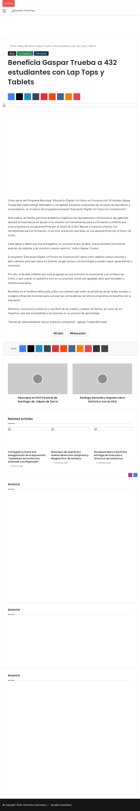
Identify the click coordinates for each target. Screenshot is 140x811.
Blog (20, 46)
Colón (59, 333)
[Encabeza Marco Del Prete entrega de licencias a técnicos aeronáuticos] (113, 438)
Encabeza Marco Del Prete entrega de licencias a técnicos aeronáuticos (110, 455)
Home (13, 46)
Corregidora (25, 53)
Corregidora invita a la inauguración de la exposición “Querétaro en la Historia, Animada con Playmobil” (27, 456)
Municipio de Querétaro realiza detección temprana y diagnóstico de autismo (69, 455)
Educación (41, 53)
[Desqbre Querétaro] (23, 10)
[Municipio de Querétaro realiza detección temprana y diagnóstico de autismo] (70, 438)
